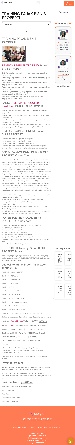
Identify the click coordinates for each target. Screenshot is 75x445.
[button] (38, 2)
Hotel (12, 325)
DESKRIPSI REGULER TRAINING (20, 104)
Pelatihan (17, 321)
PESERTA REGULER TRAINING (20, 65)
